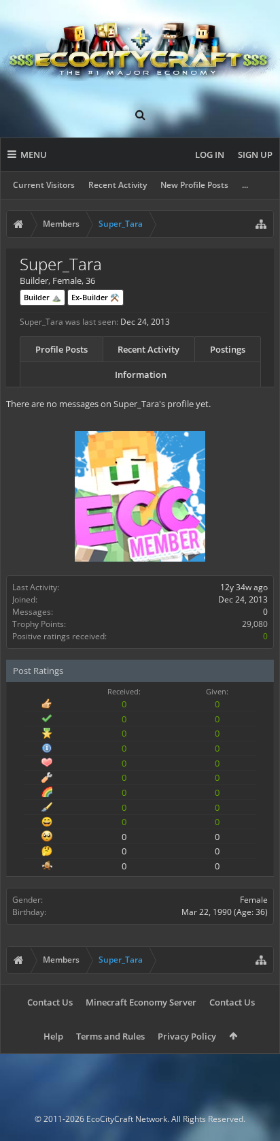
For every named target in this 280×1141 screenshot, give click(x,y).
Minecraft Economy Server (141, 1002)
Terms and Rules (110, 1036)
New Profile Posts (194, 185)
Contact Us (50, 1002)
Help (53, 1036)
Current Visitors (44, 185)
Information (141, 374)
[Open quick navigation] (261, 224)
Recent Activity (117, 185)
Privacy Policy (187, 1036)
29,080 (255, 624)
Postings (227, 349)
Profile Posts (61, 349)
